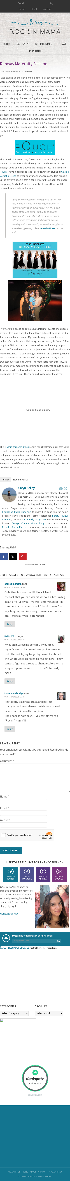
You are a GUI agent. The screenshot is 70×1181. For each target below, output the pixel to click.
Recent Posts (20, 479)
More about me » (9, 913)
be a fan (27, 877)
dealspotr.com (35, 1094)
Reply (10, 624)
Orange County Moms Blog (27, 523)
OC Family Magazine (34, 519)
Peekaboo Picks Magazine (16, 511)
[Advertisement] (27, 978)
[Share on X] (13, 556)
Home (25, 1172)
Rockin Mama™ (35, 26)
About (33, 1172)
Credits (47, 1176)
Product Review (38, 564)
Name (4, 796)
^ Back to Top (14, 1172)
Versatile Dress (47, 228)
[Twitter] (65, 488)
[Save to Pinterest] (23, 556)
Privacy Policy (55, 1172)
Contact (42, 1172)
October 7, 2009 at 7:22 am (14, 697)
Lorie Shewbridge (14, 693)
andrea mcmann (13, 583)
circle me (59, 877)
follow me (11, 877)
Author (5, 479)
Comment (7, 760)
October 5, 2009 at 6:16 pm (14, 640)
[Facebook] (61, 488)
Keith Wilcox (10, 636)
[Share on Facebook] (4, 556)
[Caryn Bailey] (9, 501)
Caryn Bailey (26, 488)
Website (5, 820)
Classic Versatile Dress (16, 446)
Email (4, 808)
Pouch (3, 171)
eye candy (43, 877)
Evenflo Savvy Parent (14, 527)
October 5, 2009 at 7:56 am (14, 587)
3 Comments (27, 71)
